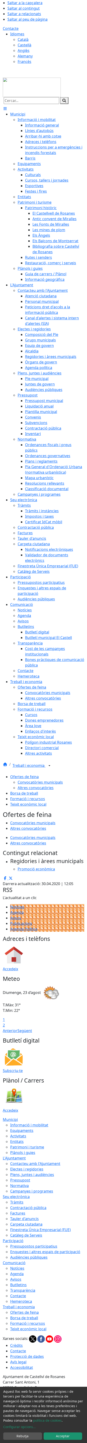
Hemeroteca (21, 1301)
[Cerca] (64, 100)
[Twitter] (33, 1338)
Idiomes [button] (17, 34)
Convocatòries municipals (40, 782)
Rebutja (22, 1436)
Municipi (10, 1119)
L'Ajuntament (14, 1158)
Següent (24, 1030)
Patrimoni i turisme (27, 1147)
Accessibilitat (21, 1367)
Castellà (24, 45)
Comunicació (14, 1262)
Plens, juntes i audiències (32, 1174)
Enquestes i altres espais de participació (45, 1251)
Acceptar (63, 1436)
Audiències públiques (29, 1257)
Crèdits (16, 1345)
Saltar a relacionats (24, 13)
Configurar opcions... (19, 1427)
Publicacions (21, 923)
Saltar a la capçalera (24, 2)
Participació (13, 1240)
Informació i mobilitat (29, 1125)
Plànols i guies (22, 1152)
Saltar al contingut (23, 8)
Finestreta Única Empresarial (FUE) (40, 1229)
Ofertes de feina (24, 776)
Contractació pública (28, 1207)
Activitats (18, 1136)
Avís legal (18, 1361)
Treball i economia (29, 765)
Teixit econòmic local (28, 804)
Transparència (22, 1290)
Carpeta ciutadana (26, 1224)
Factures (17, 1213)
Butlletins (18, 1284)
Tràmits (16, 1202)
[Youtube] (50, 1338)
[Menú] (5, 108)
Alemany (25, 56)
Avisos (15, 917)
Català (23, 39)
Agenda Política (23, 928)
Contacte (11, 28)
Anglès (23, 50)
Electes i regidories (26, 1169)
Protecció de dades (27, 1356)
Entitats (17, 1141)
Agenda (17, 912)
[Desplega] (49, 766)
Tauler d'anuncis (24, 1218)
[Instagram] (57, 1338)
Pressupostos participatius (33, 1246)
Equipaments (21, 1130)
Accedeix (10, 968)
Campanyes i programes (31, 1191)
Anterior (10, 1030)
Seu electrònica (16, 1196)
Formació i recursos (27, 798)
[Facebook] (41, 1338)
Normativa (19, 1185)
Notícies (17, 906)
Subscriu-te (13, 1070)
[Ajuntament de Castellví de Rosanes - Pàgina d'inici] (32, 87)
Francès (24, 61)
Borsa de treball (24, 793)
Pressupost (20, 1180)
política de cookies (47, 1420)
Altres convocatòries (36, 787)
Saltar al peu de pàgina (27, 19)
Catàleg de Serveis (26, 1235)
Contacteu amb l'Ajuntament (35, 1163)
